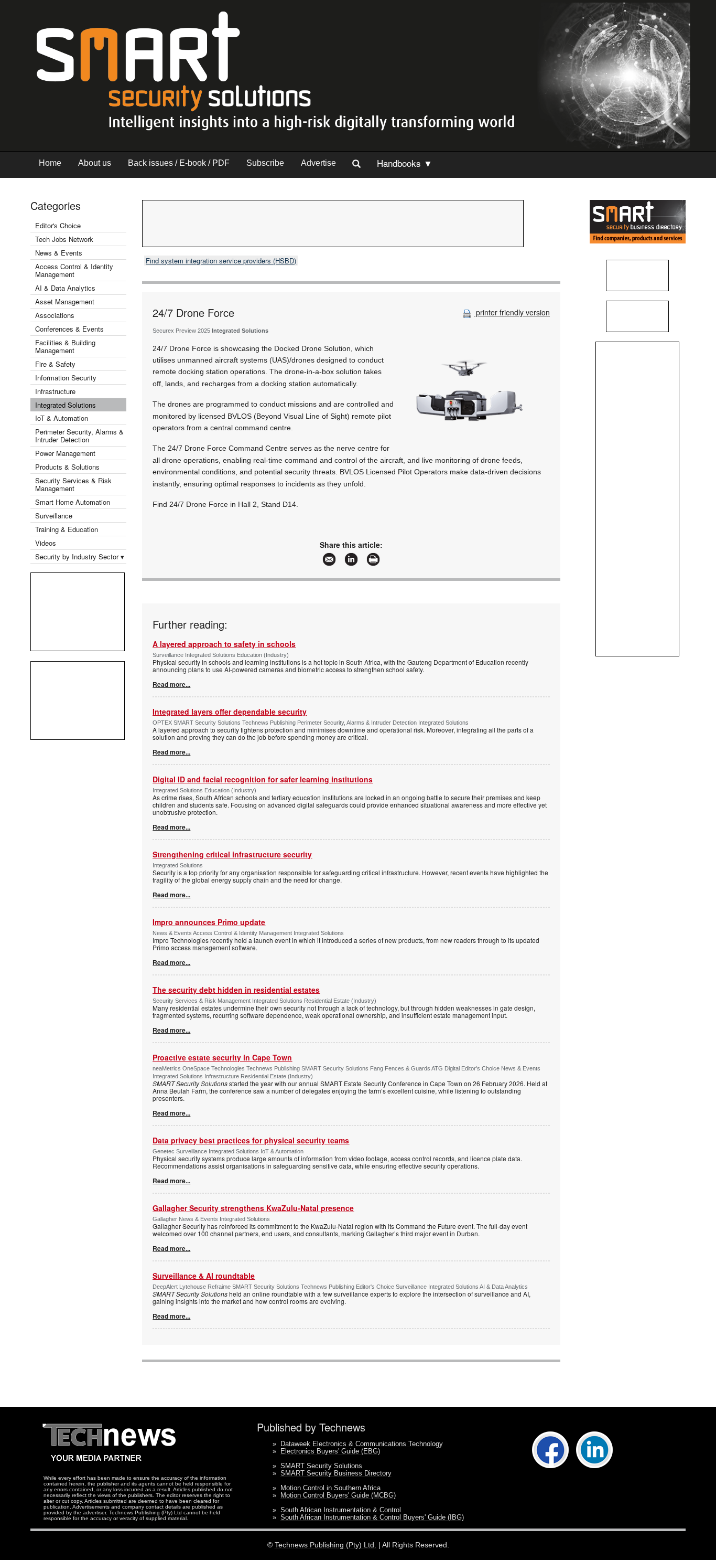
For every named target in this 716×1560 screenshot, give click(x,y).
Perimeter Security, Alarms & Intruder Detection (79, 435)
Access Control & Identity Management (74, 270)
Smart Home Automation (73, 502)
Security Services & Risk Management (73, 484)
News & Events (58, 253)
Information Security (65, 378)
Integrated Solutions (65, 405)
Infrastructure (55, 391)
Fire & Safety (55, 364)
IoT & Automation (61, 418)
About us (94, 162)
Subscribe (265, 162)
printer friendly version (512, 312)
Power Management (65, 453)
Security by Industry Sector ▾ (79, 556)
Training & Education (66, 529)
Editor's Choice (58, 225)
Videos (45, 543)
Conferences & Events (69, 329)
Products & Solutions (67, 467)
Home (50, 162)
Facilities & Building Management (65, 346)
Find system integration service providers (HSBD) (221, 261)
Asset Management (64, 301)
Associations (54, 315)
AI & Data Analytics (65, 288)
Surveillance (53, 516)
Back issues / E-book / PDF (179, 162)
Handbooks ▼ (404, 162)
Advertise (318, 162)
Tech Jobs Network (64, 239)
